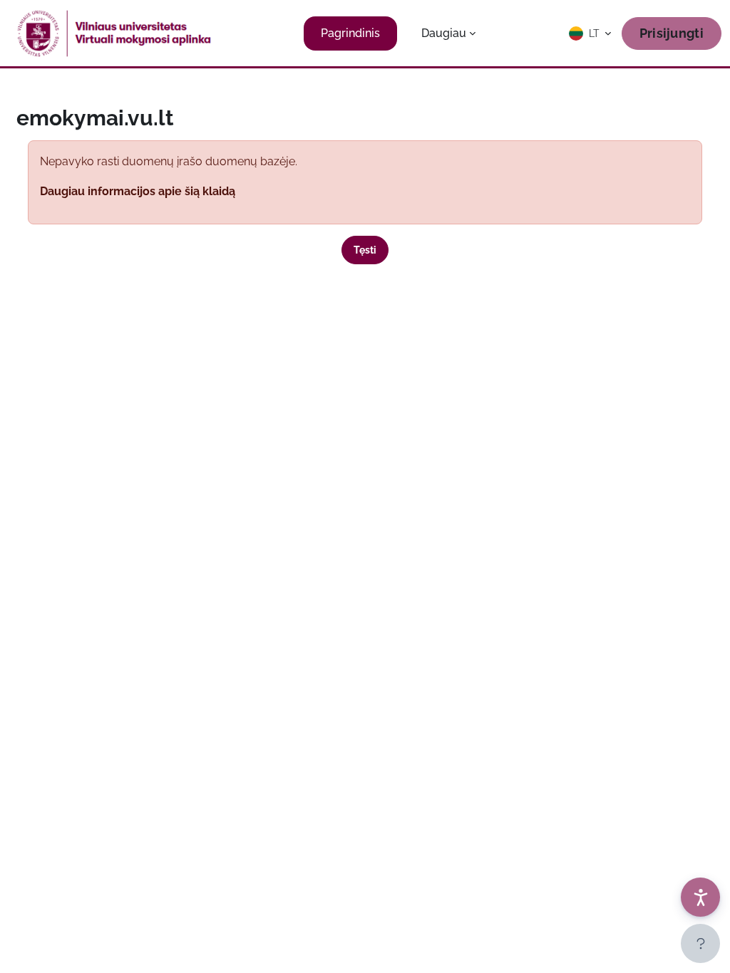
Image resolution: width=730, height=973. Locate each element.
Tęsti (365, 250)
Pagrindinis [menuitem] (350, 33)
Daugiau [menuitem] (443, 33)
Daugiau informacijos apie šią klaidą (137, 191)
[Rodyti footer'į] (700, 943)
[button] (591, 33)
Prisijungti (671, 33)
